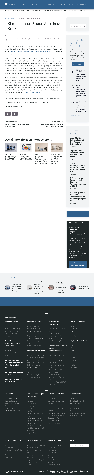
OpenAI (73, 358)
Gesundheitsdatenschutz (35, 362)
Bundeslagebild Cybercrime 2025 (83, 288)
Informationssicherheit (77, 406)
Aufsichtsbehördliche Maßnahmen (19, 39)
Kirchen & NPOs (10, 408)
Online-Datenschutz (55, 39)
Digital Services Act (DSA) (35, 428)
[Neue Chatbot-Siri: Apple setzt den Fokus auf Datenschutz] (11, 147)
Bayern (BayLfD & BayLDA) (57, 360)
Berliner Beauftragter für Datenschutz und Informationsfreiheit (25, 98)
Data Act (29, 411)
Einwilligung (31, 343)
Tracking (73, 331)
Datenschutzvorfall (33, 360)
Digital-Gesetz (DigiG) (33, 418)
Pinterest (74, 360)
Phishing (72, 411)
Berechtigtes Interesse (34, 333)
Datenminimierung (33, 336)
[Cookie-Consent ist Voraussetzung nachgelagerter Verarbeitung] (51, 287)
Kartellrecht (52, 450)
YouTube (73, 365)
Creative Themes (22, 472)
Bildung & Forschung (11, 401)
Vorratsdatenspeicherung (56, 460)
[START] (5, 18)
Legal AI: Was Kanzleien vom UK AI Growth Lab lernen (78, 154)
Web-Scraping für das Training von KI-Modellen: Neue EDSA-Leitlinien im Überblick (57, 159)
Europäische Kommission (56, 413)
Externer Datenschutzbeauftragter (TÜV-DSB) (27, 10)
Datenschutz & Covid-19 (56, 445)
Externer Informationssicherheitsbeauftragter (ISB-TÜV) (60, 10)
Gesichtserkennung (33, 365)
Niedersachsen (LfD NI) (56, 375)
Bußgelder (8, 350)
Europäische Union (56, 394)
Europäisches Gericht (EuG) (35, 460)
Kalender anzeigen (75, 115)
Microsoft (74, 355)
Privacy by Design (33, 375)
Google (73, 348)
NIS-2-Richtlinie (75, 408)
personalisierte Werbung (14, 106)
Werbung (51, 462)
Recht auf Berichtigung (12, 329)
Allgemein (7, 39)
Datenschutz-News (53, 98)
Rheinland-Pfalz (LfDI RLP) (57, 382)
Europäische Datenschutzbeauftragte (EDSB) (56, 408)
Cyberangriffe (74, 398)
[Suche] (88, 4)
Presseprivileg (52, 452)
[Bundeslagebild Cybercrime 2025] (73, 287)
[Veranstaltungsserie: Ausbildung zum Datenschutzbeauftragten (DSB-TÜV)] (82, 72)
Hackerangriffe (75, 403)
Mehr (82, 5)
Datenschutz (37, 5)
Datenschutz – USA (55, 336)
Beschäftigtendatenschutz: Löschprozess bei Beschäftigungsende (78, 196)
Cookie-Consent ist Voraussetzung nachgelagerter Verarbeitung (61, 287)
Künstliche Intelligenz (14, 440)
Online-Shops (44, 102)
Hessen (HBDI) (53, 372)
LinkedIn (73, 350)
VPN (72, 333)
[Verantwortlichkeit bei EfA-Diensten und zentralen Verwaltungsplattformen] (29, 287)
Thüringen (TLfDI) (54, 384)
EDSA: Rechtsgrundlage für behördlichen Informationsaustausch (77, 167)
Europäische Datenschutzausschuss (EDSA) (56, 401)
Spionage (51, 457)
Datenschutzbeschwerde (35, 358)
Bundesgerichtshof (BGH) (35, 448)
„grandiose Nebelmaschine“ (32, 92)
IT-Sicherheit (75, 394)
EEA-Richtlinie (52, 448)
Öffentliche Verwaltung (12, 411)
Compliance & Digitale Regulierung (61, 5)
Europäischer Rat (53, 418)
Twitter (73, 362)
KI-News (7, 455)
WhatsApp (74, 367)
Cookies (73, 326)
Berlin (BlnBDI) (53, 362)
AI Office (7, 445)
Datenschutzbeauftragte (35, 338)
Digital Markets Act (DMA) (35, 421)
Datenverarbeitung (33, 341)
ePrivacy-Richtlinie (32, 430)
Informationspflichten (34, 346)
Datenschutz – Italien (56, 338)
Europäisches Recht (54, 420)
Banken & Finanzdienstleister (14, 398)
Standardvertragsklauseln (57, 341)
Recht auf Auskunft (11, 326)
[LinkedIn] (8, 10)
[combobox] (76, 26)
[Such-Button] (84, 26)
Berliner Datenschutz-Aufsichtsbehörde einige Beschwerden (30, 51)
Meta (72, 353)
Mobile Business (32, 367)
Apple (72, 345)
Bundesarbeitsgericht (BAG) (35, 445)
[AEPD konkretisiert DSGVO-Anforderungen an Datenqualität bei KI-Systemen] (41, 147)
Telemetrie (74, 329)
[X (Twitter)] (5, 10)
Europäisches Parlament (56, 416)
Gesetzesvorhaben (54, 423)
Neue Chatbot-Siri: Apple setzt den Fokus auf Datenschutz (10, 157)
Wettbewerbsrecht (9, 40)
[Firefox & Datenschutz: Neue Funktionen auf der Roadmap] (26, 147)
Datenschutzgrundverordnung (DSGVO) (39, 39)
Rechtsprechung (33, 440)
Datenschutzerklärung (13, 102)
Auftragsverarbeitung (34, 331)
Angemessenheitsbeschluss (58, 329)
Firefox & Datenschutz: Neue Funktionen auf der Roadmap (26, 157)
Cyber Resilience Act (77, 401)
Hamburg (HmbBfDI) (55, 370)
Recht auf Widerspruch (12, 336)
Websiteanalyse (76, 336)
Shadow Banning (53, 455)
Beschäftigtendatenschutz (36, 355)
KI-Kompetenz (9, 452)
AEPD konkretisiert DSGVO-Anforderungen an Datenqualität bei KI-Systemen (41, 159)
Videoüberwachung (33, 377)
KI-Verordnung (9, 457)
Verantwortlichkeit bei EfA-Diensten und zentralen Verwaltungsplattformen (39, 287)
